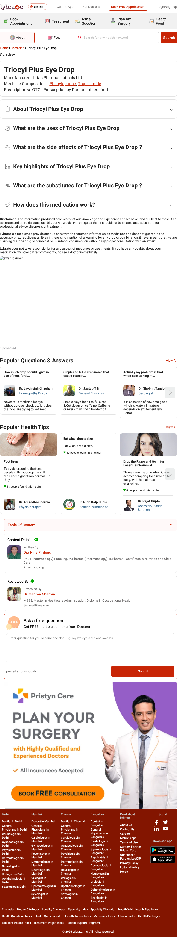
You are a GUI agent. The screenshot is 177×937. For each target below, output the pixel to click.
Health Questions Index (17, 916)
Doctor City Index (28, 909)
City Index (8, 909)
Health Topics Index (78, 916)
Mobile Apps (128, 838)
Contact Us (127, 829)
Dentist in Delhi (12, 821)
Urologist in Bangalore (98, 883)
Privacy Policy (129, 863)
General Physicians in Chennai (69, 829)
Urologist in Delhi (13, 874)
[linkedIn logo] (156, 830)
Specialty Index (78, 909)
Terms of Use (129, 842)
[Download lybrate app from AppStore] (162, 862)
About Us (126, 825)
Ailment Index (127, 916)
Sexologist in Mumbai (39, 895)
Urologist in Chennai (68, 879)
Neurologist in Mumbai (40, 871)
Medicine (18, 48)
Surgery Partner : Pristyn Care (131, 848)
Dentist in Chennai (73, 821)
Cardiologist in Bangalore (100, 843)
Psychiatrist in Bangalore (100, 859)
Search (169, 37)
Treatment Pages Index (48, 923)
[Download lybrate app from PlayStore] (162, 853)
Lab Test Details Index (16, 923)
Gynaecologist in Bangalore (101, 851)
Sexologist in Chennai (69, 895)
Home (4, 48)
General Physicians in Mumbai (40, 829)
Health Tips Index (146, 909)
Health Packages (149, 916)
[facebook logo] (156, 824)
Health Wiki (125, 909)
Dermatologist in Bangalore (101, 867)
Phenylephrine (62, 83)
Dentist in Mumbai (43, 821)
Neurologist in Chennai (70, 871)
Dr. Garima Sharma (39, 594)
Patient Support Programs (84, 923)
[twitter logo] (165, 824)
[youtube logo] (165, 830)
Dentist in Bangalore (97, 823)
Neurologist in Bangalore (100, 875)
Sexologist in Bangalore (99, 899)
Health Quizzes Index (49, 916)
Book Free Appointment (128, 7)
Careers (125, 833)
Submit (143, 671)
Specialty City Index (103, 909)
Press (124, 871)
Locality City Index (54, 909)
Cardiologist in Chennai (70, 839)
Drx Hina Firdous (37, 552)
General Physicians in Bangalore (99, 833)
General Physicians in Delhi (14, 827)
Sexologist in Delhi (14, 886)
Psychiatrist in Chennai (70, 855)
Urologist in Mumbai (38, 879)
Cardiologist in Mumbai (40, 839)
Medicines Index (104, 916)
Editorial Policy (129, 867)
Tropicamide (89, 83)
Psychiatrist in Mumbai (40, 855)
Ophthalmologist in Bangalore (103, 891)
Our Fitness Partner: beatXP (130, 856)
